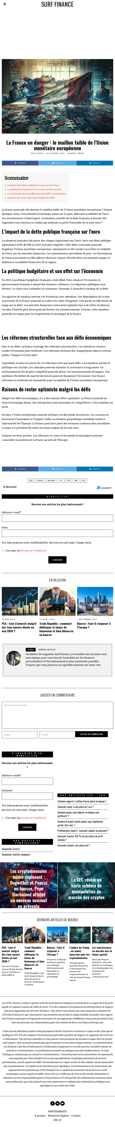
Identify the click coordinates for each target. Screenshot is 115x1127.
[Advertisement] (57, 31)
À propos (40, 1115)
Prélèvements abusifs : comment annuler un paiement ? (83, 830)
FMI (76, 480)
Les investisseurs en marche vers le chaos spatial (102, 950)
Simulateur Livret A (11, 849)
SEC (83, 480)
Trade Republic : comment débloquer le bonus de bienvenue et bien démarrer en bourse (56, 629)
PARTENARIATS (57, 1111)
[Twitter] (57, 1103)
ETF (61, 480)
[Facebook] (52, 1103)
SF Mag (39, 153)
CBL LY (57, 1119)
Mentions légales (58, 1115)
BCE (31, 480)
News (81, 153)
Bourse (72, 153)
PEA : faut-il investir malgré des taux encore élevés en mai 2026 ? (19, 627)
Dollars (51, 480)
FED (68, 480)
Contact (76, 1115)
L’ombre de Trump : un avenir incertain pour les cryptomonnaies (79, 952)
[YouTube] (62, 1103)
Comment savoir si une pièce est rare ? (76, 807)
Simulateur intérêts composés (16, 854)
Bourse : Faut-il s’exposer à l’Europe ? (94, 625)
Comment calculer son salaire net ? (74, 845)
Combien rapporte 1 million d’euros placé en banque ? (82, 801)
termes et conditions (33, 550)
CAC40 (40, 480)
